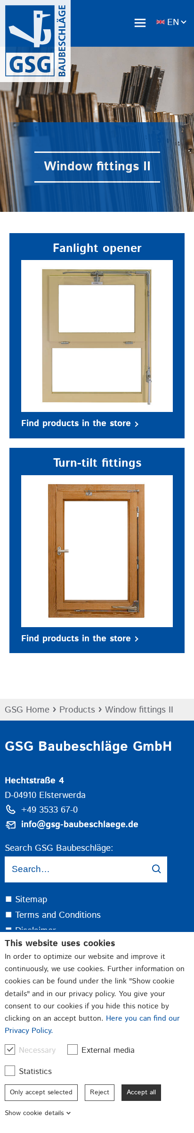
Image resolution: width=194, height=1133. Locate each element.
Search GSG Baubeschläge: (59, 848)
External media (108, 1050)
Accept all (141, 1092)
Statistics (35, 1071)
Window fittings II (139, 710)
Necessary (37, 1050)
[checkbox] (10, 1049)
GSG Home (27, 710)
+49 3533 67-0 (49, 810)
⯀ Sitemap (26, 899)
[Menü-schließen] (140, 22)
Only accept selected (41, 1092)
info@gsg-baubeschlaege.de (79, 824)
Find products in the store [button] (76, 423)
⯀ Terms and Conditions (53, 915)
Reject (99, 1092)
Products (77, 710)
